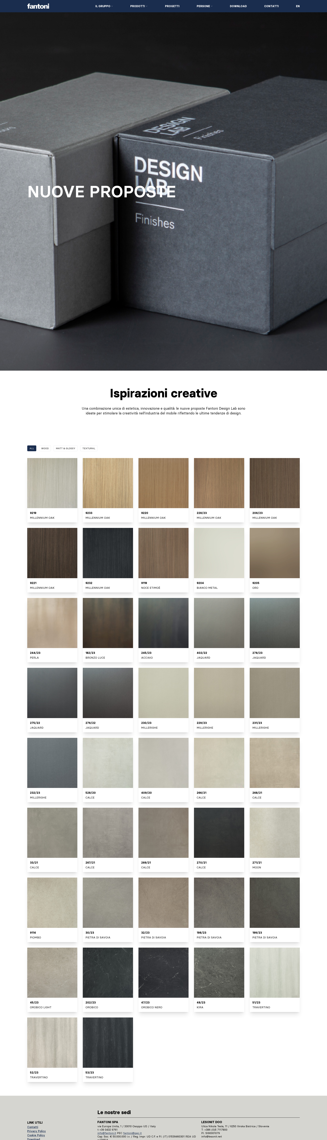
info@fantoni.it (106, 1133)
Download (238, 6)
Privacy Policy (36, 1131)
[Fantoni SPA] (58, 6)
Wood (45, 448)
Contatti (271, 6)
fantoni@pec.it (132, 1133)
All (31, 448)
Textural (88, 448)
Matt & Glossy (65, 448)
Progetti (172, 6)
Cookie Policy (36, 1135)
